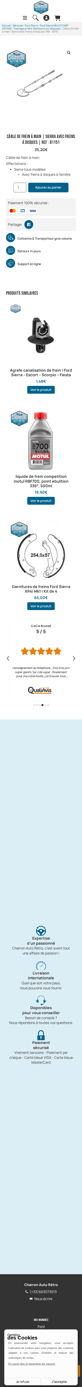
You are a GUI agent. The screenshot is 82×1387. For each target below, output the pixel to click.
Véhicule (18, 25)
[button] (68, 52)
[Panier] (57, 18)
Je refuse (22, 1381)
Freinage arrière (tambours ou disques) (37, 28)
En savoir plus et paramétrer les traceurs (31, 1363)
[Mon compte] (46, 18)
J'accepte (59, 1381)
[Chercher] (36, 18)
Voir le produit (41, 389)
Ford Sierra (31, 25)
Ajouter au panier (48, 187)
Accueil (6, 25)
